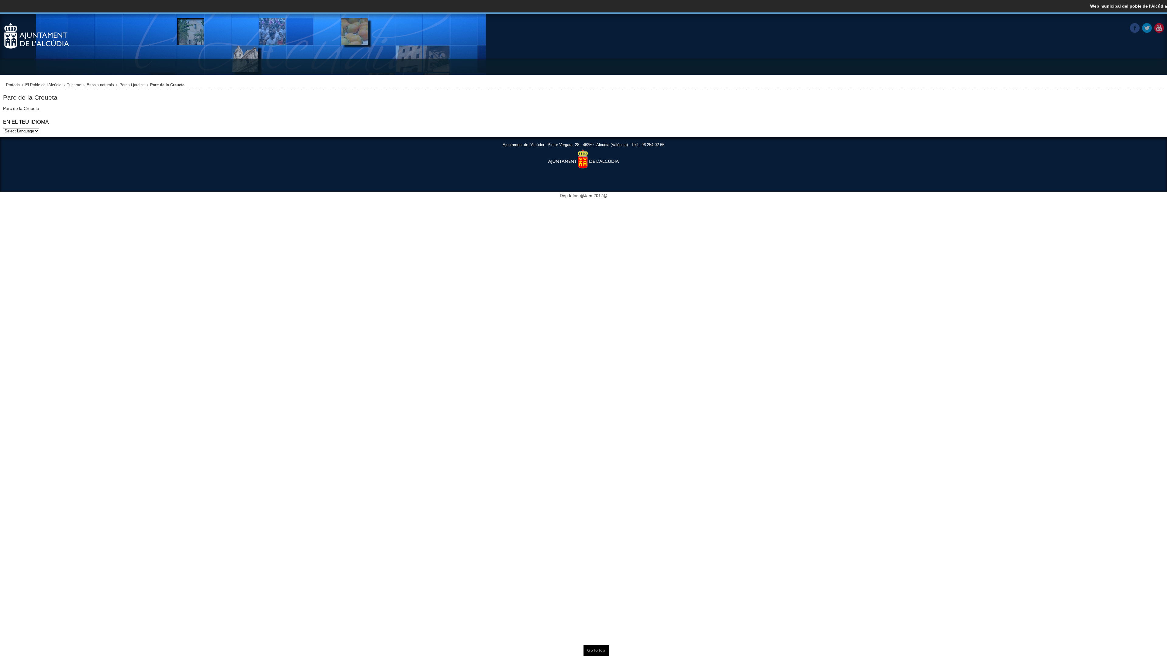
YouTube (1159, 28)
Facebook (1135, 28)
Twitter (1147, 28)
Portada (13, 85)
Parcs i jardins (132, 85)
